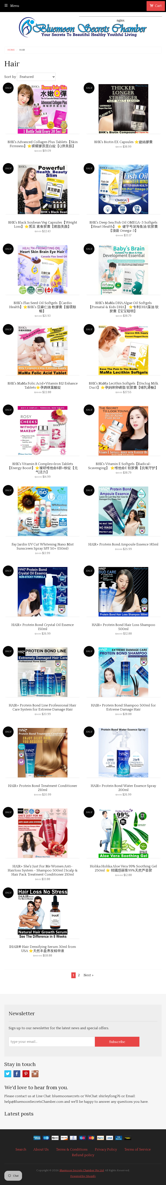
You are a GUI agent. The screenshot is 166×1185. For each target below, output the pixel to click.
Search (21, 1149)
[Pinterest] (25, 1073)
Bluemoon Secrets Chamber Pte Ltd (81, 1170)
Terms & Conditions (72, 1149)
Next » (88, 975)
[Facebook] (16, 1073)
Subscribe (117, 1042)
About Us (41, 1149)
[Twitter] (7, 1073)
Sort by (10, 77)
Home (11, 50)
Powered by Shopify (83, 1176)
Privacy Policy (106, 1149)
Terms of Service (137, 1149)
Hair (22, 50)
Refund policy (83, 1155)
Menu (14, 6)
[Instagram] (35, 1073)
